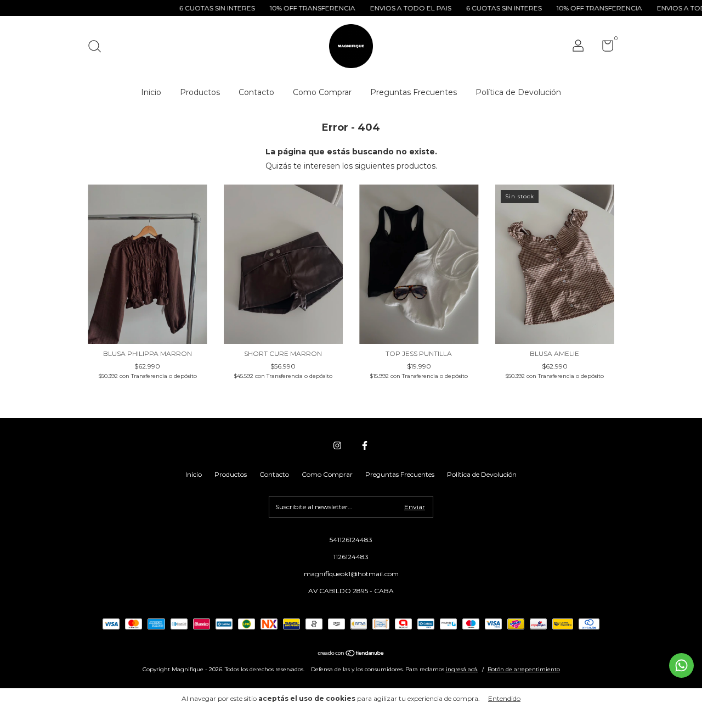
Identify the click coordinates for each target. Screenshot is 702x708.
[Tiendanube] (351, 654)
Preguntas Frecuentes (413, 92)
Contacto (256, 92)
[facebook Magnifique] (364, 445)
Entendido (504, 698)
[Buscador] (98, 47)
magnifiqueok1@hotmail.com (351, 574)
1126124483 (351, 557)
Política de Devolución (518, 92)
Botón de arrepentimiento (524, 669)
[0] (603, 48)
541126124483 (351, 540)
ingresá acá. (462, 669)
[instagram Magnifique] (337, 445)
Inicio (151, 92)
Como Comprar (322, 92)
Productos (200, 92)
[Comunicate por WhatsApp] (681, 665)
